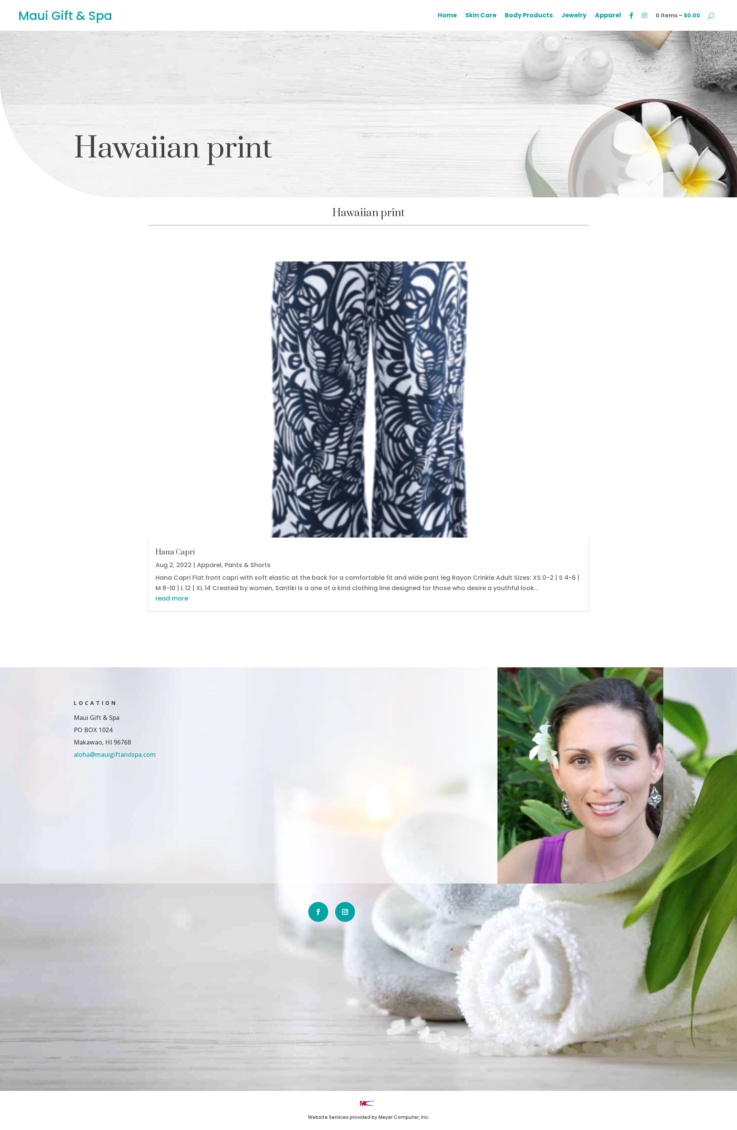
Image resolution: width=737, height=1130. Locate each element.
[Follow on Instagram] (345, 912)
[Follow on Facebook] (318, 912)
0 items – (678, 15)
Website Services (328, 1117)
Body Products (529, 16)
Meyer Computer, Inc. (403, 1117)
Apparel (608, 16)
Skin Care (480, 16)
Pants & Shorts (248, 565)
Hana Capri (175, 552)
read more (171, 598)
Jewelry (574, 16)
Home (447, 16)
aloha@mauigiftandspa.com (115, 754)
